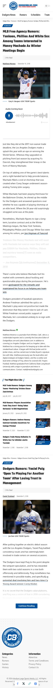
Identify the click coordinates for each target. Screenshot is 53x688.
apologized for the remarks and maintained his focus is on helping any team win (24, 288)
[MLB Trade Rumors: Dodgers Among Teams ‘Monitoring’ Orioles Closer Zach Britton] (43, 388)
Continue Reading (27, 606)
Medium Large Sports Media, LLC (25, 678)
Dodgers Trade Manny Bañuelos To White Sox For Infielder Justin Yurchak (17, 440)
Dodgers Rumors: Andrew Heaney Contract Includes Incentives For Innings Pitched (16, 423)
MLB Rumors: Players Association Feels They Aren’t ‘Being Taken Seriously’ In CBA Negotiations (17, 406)
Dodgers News (41, 442)
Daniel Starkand (8, 496)
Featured (41, 406)
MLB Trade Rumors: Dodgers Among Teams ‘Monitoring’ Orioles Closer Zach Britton (17, 388)
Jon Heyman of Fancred (36, 233)
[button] (5, 6)
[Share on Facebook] (18, 684)
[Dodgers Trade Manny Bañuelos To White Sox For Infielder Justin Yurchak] (43, 440)
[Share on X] (24, 684)
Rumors (7, 26)
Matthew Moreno (9, 64)
